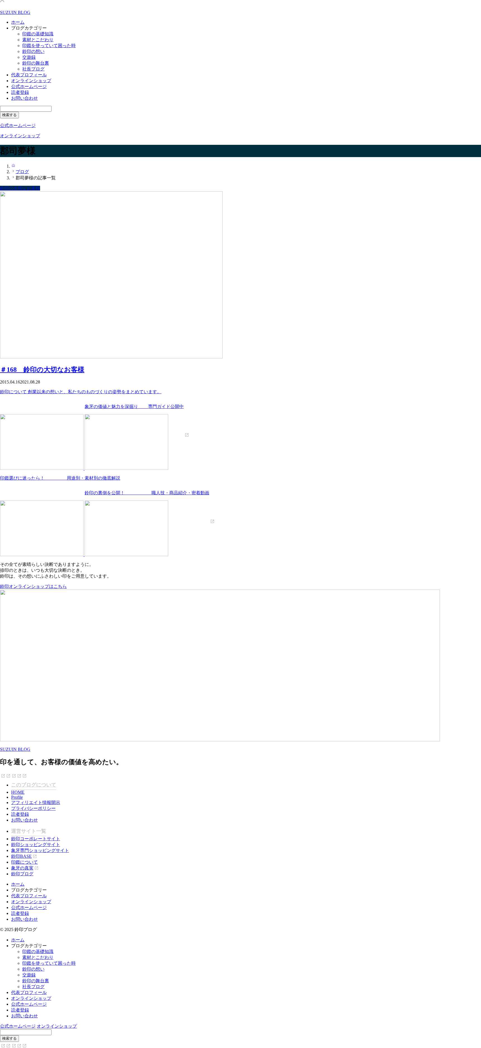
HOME (17, 792)
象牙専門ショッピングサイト (40, 850)
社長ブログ (33, 69)
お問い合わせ (24, 98)
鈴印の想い (33, 51)
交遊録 (29, 57)
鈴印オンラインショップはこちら (33, 586)
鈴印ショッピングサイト (35, 844)
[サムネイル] (111, 357)
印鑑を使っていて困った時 (49, 45)
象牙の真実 (22, 868)
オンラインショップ (31, 80)
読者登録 (20, 92)
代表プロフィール (29, 74)
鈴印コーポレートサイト (35, 838)
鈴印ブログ (22, 873)
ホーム (17, 22)
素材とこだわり (37, 39)
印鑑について (24, 862)
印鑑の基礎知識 (37, 33)
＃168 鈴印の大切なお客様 (42, 369)
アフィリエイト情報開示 (35, 802)
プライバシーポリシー (33, 808)
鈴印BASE (21, 856)
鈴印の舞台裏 (35, 63)
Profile (17, 797)
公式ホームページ (29, 86)
